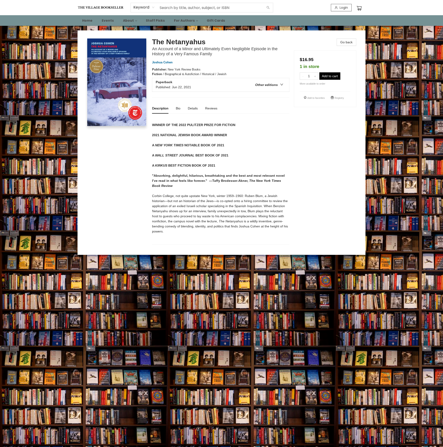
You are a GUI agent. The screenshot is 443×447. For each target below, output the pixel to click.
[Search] (268, 7)
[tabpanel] (220, 181)
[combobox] (144, 7)
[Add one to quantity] (315, 76)
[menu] (221, 20)
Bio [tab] (178, 108)
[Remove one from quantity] (303, 76)
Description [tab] (160, 108)
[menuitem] (87, 20)
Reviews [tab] (211, 108)
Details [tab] (193, 108)
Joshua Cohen (162, 62)
